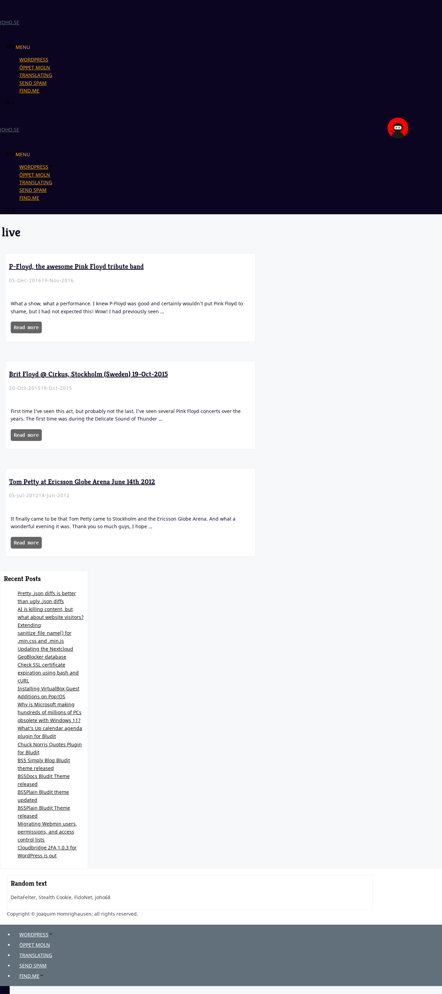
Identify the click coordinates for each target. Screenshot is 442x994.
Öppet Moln (34, 67)
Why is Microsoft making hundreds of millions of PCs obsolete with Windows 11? (49, 712)
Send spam (33, 83)
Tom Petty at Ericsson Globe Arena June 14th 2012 (82, 482)
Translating (35, 75)
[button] (53, 59)
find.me (29, 90)
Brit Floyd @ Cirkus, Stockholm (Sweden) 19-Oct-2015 (88, 374)
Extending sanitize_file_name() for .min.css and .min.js (44, 633)
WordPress (33, 59)
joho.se (9, 22)
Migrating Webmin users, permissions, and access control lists (47, 831)
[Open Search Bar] (10, 103)
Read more (26, 327)
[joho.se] (397, 136)
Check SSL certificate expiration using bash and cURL (48, 672)
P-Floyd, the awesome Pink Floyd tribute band (76, 266)
